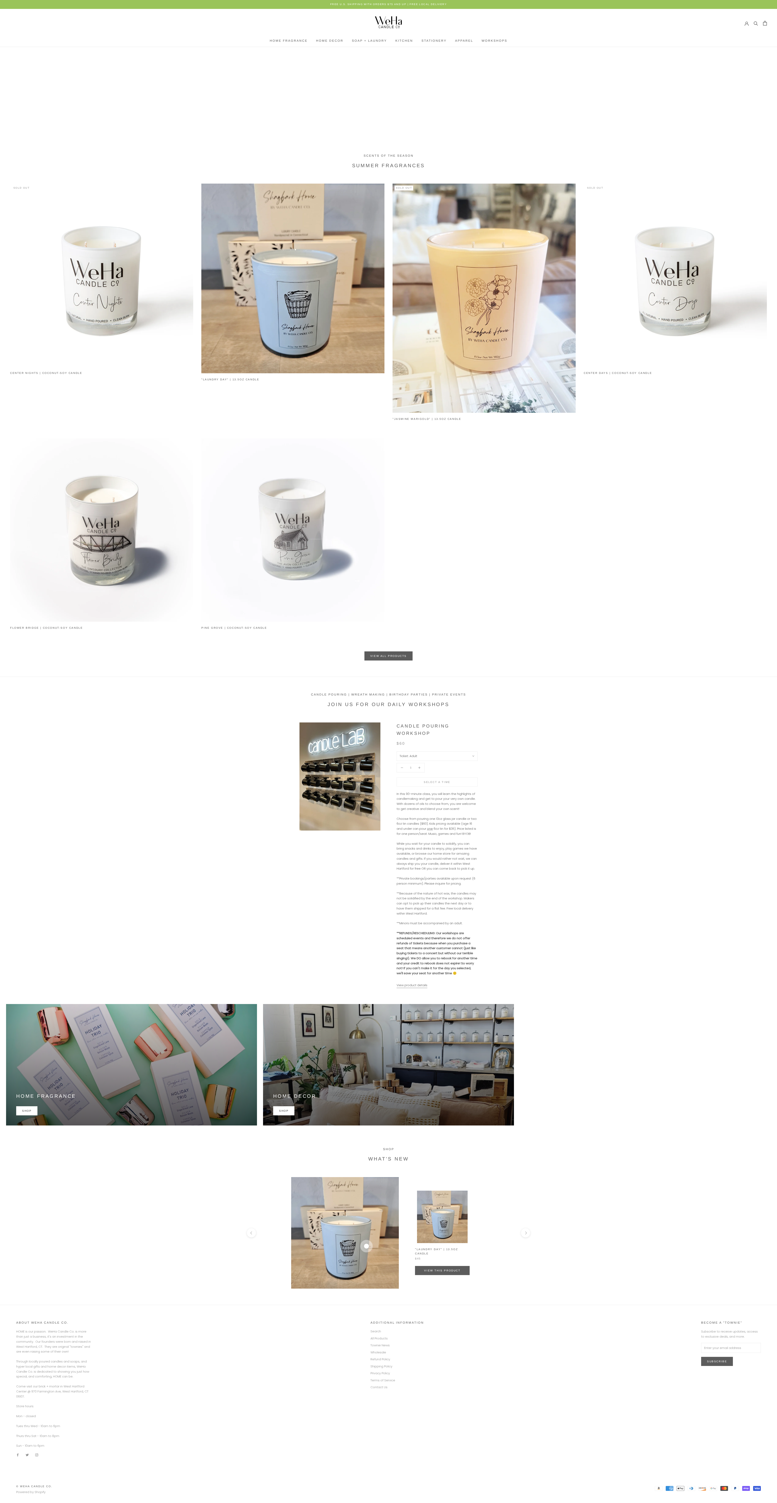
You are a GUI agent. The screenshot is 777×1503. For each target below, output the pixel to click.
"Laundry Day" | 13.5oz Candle (230, 379)
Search (375, 1331)
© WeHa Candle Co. (34, 1486)
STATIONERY (434, 40)
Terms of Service (382, 1380)
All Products (379, 1338)
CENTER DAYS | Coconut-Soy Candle (618, 372)
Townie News (380, 1345)
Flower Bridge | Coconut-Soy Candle (46, 627)
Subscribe (733, 1487)
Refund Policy (380, 1359)
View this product (442, 1270)
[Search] (756, 23)
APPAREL (464, 40)
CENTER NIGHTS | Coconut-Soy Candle (46, 372)
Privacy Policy (380, 1373)
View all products (388, 655)
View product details (412, 985)
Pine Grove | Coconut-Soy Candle (234, 627)
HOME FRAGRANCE (289, 40)
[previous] (251, 1232)
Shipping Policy (381, 1366)
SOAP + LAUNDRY (369, 40)
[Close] (767, 1429)
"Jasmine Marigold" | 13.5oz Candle (427, 418)
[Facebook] (17, 1454)
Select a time (437, 782)
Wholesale (378, 1352)
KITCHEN (404, 40)
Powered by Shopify (31, 1492)
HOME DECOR (329, 40)
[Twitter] (27, 1454)
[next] (525, 1232)
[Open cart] (765, 23)
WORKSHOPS (494, 40)
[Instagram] (36, 1454)
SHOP (27, 1110)
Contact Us (378, 1387)
